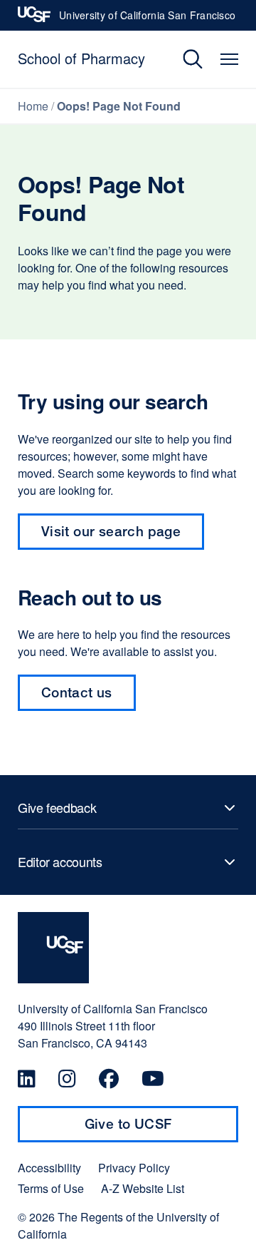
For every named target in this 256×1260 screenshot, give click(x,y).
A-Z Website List (142, 1188)
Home (33, 106)
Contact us (76, 692)
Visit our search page (111, 531)
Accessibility (49, 1168)
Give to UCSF (156, 1128)
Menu (229, 59)
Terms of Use (51, 1188)
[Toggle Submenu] (128, 808)
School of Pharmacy (81, 58)
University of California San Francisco (147, 19)
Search (182, 59)
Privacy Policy (134, 1168)
